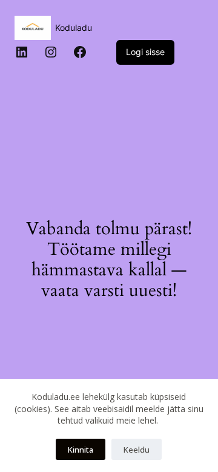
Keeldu (137, 449)
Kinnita (80, 449)
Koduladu (73, 27)
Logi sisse (145, 52)
